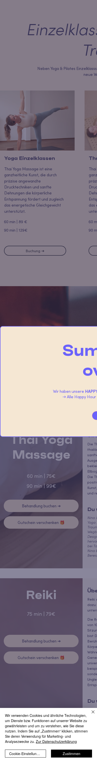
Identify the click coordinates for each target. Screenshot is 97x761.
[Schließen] (90, 715)
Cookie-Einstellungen (26, 753)
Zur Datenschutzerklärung (56, 741)
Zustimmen (71, 753)
